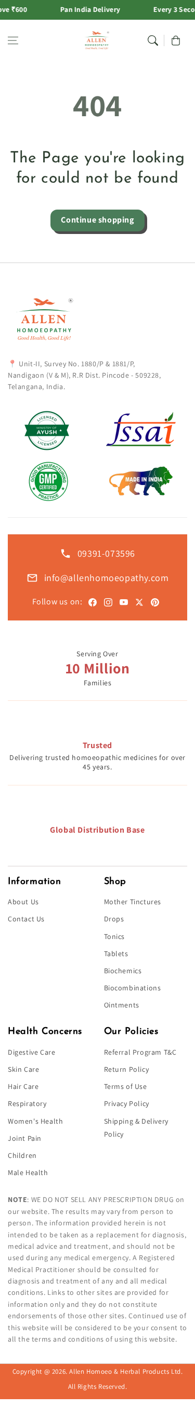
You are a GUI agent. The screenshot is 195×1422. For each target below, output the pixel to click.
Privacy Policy (126, 1103)
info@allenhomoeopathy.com (106, 578)
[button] (13, 40)
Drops (114, 918)
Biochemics (123, 970)
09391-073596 (106, 553)
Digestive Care (31, 1052)
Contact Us (26, 918)
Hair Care (23, 1086)
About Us (23, 901)
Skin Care (23, 1069)
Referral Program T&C (140, 1052)
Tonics (114, 936)
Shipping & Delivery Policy (136, 1127)
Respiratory (27, 1103)
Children (22, 1155)
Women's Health (35, 1121)
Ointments (121, 1005)
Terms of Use (125, 1086)
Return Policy (126, 1069)
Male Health (28, 1172)
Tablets (116, 953)
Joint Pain (25, 1138)
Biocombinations (132, 987)
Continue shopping (97, 219)
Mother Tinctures (133, 901)
